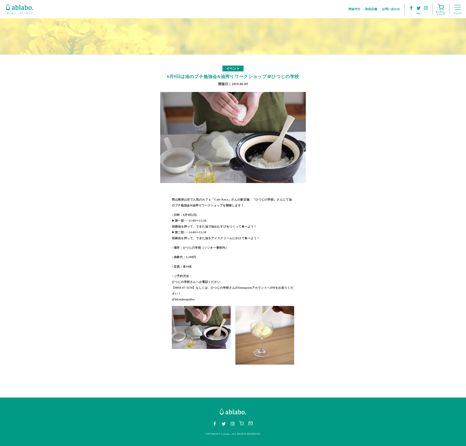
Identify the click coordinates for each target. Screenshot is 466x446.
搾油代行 (354, 9)
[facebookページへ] (411, 8)
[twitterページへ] (418, 8)
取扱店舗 (371, 9)
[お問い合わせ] (250, 423)
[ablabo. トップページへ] (19, 9)
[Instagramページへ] (425, 8)
